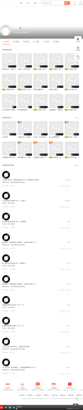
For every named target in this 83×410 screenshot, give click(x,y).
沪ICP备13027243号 (67, 398)
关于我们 (22, 395)
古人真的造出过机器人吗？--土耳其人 (14, 200)
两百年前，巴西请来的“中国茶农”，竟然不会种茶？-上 (19, 284)
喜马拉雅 (8, 3)
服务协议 (63, 395)
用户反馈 (54, 395)
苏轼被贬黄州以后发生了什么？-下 (13, 305)
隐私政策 (71, 395)
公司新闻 (38, 395)
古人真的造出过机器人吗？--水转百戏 (14, 221)
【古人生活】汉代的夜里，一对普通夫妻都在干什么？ (19, 367)
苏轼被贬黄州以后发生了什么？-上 (13, 326)
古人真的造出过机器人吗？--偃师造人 (14, 263)
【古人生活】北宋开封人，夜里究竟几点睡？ (16, 346)
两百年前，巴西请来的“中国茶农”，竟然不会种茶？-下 (19, 242)
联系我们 (30, 395)
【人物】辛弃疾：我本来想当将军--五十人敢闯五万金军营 (20, 180)
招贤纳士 (46, 395)
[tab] (6, 41)
